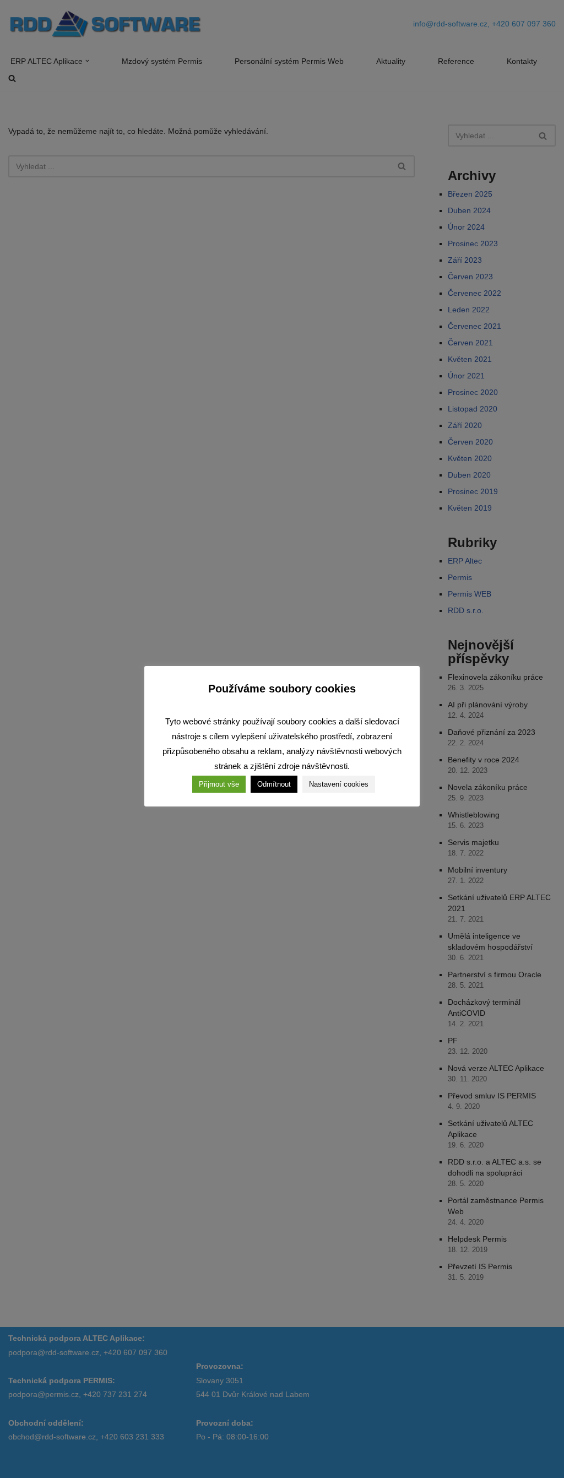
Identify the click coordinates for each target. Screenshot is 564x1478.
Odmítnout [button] (274, 784)
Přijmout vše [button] (219, 784)
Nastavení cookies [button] (338, 784)
